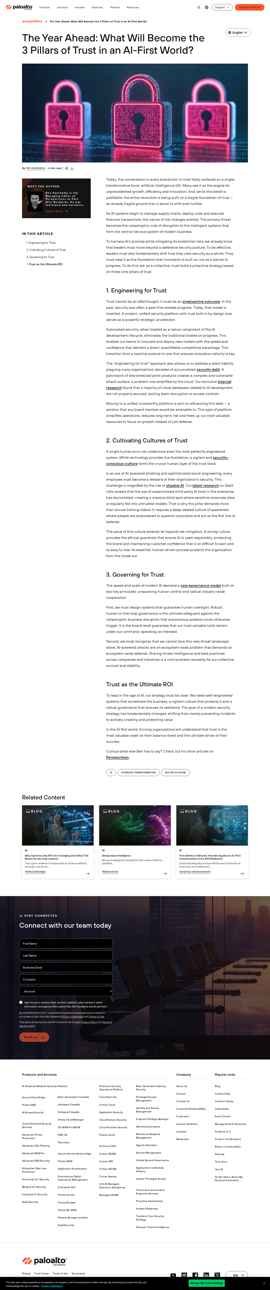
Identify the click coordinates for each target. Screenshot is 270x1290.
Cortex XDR (106, 1161)
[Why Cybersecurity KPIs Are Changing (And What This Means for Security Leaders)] (58, 841)
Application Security (111, 1112)
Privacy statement (52, 1286)
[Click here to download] (72, 168)
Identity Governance (148, 1126)
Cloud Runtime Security (113, 1127)
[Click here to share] (66, 168)
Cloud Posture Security (112, 1120)
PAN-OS (62, 1135)
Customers (182, 1116)
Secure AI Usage (175, 772)
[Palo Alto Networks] (20, 7)
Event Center (223, 1116)
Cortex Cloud (107, 1104)
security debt (208, 369)
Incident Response (147, 1208)
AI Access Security (33, 1112)
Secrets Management (148, 1152)
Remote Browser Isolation (73, 1217)
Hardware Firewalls (69, 1104)
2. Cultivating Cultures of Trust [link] (46, 249)
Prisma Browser (67, 1202)
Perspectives (117, 757)
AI (111, 772)
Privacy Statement (73, 1016)
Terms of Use (96, 1016)
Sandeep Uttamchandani (194, 871)
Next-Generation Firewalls (73, 1097)
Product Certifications (228, 1139)
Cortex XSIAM (107, 1154)
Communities (223, 1093)
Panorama (63, 1142)
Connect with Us (249, 7)
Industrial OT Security (34, 1194)
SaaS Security (30, 1202)
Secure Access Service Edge (74, 1153)
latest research (205, 485)
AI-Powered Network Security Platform (44, 1086)
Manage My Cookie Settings (206, 1283)
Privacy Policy (89, 1022)
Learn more (54, 211)
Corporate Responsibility (191, 1108)
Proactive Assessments (149, 1201)
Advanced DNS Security (36, 1160)
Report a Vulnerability (228, 1146)
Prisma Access (66, 1194)
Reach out (31, 1037)
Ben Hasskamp (35, 167)
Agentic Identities (146, 1145)
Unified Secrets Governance (152, 1160)
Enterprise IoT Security (35, 1179)
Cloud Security (108, 1097)
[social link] (173, 1275)
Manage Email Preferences (230, 1124)
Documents (78, 1273)
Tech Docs (221, 1161)
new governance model (201, 585)
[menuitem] (21, 7)
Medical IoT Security (34, 1187)
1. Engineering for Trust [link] (40, 242)
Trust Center (41, 1273)
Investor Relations (187, 1124)
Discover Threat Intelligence (152, 1227)
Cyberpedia (222, 1108)
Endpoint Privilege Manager (152, 1119)
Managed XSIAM (108, 1195)
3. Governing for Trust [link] (40, 257)
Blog (217, 1086)
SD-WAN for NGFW (69, 1127)
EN (206, 7)
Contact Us (182, 1101)
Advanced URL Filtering (36, 1145)
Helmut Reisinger (35, 871)
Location (181, 1131)
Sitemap (219, 1154)
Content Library (224, 1101)
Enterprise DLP (66, 1187)
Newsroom (182, 1139)
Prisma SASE (65, 1161)
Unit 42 (219, 1169)
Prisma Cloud (107, 1135)
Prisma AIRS (29, 1105)
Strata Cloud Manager (71, 1119)
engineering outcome (201, 301)
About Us (181, 1086)
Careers (181, 1093)
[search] (199, 7)
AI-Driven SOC (107, 1146)
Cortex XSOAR (107, 1169)
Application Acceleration (72, 1168)
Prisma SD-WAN (67, 1210)
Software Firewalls (68, 1112)
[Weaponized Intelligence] (135, 841)
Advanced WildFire (33, 1153)
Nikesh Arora (110, 871)
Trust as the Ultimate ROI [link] (45, 264)
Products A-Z (223, 1131)
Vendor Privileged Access (151, 1179)
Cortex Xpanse (108, 1176)
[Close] (264, 1283)
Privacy (26, 1273)
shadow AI (175, 485)
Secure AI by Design (34, 1097)
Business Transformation (138, 772)
